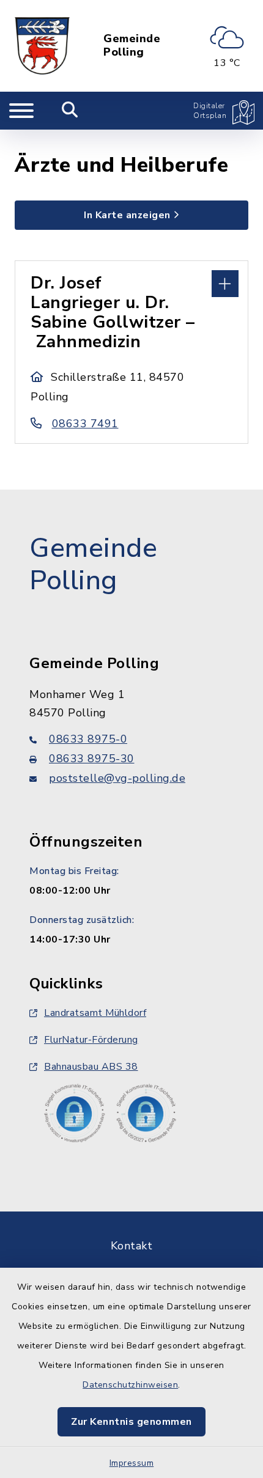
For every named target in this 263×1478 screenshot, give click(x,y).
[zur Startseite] (42, 46)
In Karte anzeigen (127, 215)
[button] (131, 282)
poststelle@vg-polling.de (117, 778)
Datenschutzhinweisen (130, 1385)
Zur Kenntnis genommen (131, 1421)
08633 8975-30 (92, 758)
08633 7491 (85, 423)
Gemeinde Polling (131, 45)
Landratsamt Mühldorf (95, 1013)
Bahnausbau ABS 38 (91, 1066)
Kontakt (132, 1245)
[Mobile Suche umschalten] (70, 111)
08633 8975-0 (88, 739)
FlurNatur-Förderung (91, 1039)
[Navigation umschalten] (21, 110)
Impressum (131, 1463)
